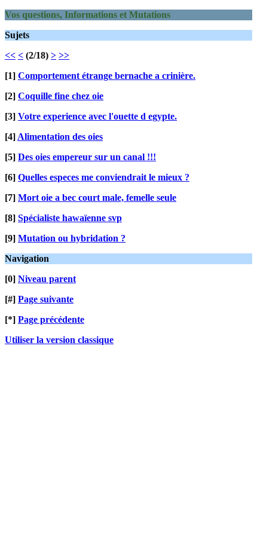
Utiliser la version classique (59, 340)
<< (10, 55)
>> (64, 55)
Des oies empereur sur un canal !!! (87, 157)
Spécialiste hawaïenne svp (70, 218)
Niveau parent (47, 279)
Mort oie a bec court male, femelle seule (97, 197)
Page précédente (51, 319)
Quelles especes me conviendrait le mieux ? (103, 177)
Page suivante (46, 299)
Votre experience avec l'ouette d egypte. (97, 116)
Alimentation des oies (60, 136)
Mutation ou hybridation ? (72, 238)
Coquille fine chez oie (60, 96)
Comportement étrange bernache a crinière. (106, 76)
